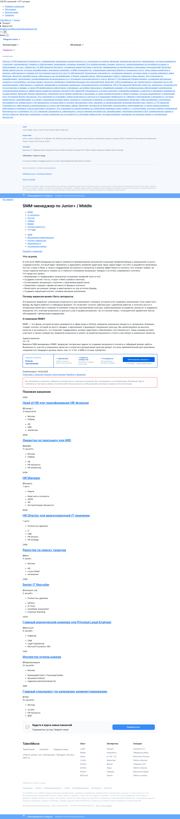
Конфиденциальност (52, 788)
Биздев (16, 29)
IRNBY (30, 212)
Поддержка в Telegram (44, 174)
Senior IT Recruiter (36, 584)
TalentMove (5, 20)
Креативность (34, 243)
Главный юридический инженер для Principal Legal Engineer (67, 622)
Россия (31, 218)
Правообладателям (80, 788)
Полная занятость (36, 227)
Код (2, 29)
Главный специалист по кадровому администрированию (65, 691)
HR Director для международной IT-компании (56, 515)
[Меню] (5, 32)
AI (36, 29)
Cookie (67, 788)
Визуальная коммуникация (41, 237)
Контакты (108, 788)
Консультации (11, 12)
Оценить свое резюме (54, 374)
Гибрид (31, 221)
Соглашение (28, 788)
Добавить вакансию (14, 6)
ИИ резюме (10, 9)
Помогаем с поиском (33, 374)
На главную (7, 199)
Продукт (6, 23)
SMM (30, 234)
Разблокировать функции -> (139, 360)
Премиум (9, 15)
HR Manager (31, 478)
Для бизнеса (96, 788)
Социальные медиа (37, 246)
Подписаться (133, 727)
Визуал (7, 29)
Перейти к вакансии (32, 251)
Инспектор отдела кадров (42, 657)
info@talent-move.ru (29, 174)
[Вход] (1, 32)
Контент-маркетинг (37, 240)
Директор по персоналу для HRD (47, 440)
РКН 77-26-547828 (29, 179)
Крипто (31, 29)
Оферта (38, 788)
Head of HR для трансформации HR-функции (56, 403)
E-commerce (33, 215)
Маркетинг (7, 26)
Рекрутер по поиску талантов (44, 550)
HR (11, 29)
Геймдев (24, 29)
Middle (31, 224)
